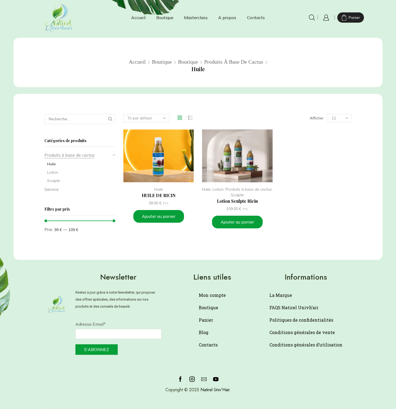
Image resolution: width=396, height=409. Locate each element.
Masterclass (196, 17)
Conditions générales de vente (302, 332)
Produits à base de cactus (233, 62)
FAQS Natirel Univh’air (293, 307)
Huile (158, 189)
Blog (204, 332)
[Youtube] (215, 379)
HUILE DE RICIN (159, 195)
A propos (227, 17)
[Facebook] (180, 379)
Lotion (218, 189)
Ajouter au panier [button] (158, 216)
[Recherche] (110, 119)
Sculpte (237, 195)
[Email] (204, 379)
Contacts (256, 17)
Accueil (138, 17)
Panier (206, 320)
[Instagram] (192, 379)
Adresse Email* (90, 324)
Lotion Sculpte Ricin (237, 201)
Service (51, 189)
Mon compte (212, 295)
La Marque (280, 295)
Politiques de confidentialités (301, 320)
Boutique (164, 17)
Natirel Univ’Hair (215, 390)
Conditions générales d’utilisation (305, 345)
